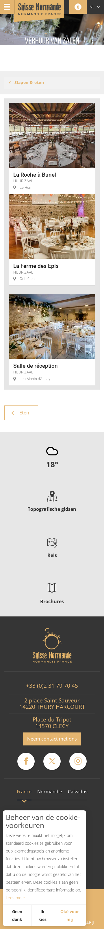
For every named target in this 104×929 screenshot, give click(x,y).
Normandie (49, 791)
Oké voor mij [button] (69, 915)
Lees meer (15, 897)
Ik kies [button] (42, 915)
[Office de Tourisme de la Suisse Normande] (39, 11)
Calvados (78, 791)
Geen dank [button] (17, 915)
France (24, 791)
